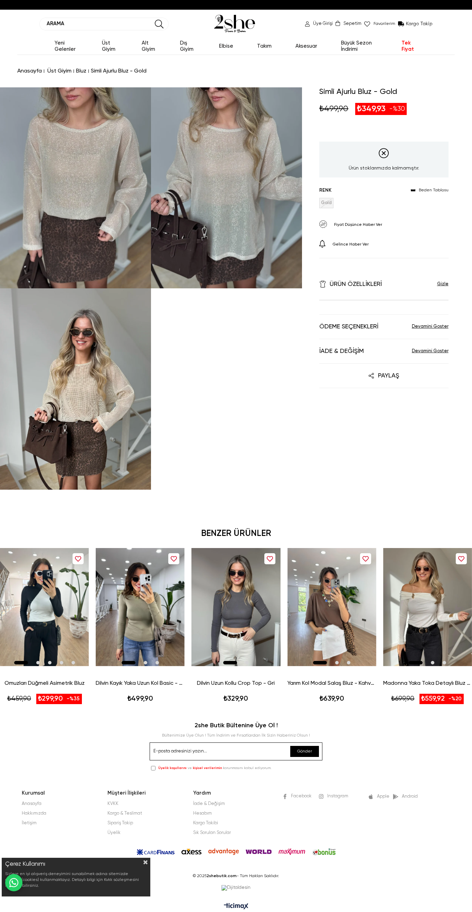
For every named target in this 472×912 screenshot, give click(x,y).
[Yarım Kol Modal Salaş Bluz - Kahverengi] (331, 607)
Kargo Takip (419, 23)
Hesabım (202, 813)
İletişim (29, 823)
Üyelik (114, 833)
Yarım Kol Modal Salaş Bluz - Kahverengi (331, 683)
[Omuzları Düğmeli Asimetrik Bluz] (44, 607)
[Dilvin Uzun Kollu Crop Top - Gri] (235, 607)
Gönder (304, 751)
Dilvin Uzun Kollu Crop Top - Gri (236, 683)
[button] (21, 662)
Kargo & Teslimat (124, 813)
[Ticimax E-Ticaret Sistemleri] (236, 907)
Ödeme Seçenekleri (348, 327)
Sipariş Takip (120, 823)
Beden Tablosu (434, 190)
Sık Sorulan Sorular (212, 833)
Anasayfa (31, 803)
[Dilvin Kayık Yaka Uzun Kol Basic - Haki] (140, 607)
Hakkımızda (34, 813)
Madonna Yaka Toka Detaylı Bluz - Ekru (427, 683)
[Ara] (159, 24)
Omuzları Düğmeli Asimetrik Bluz (44, 683)
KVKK (113, 803)
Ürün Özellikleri (356, 284)
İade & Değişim (341, 351)
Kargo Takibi (205, 823)
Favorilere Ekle (78, 558)
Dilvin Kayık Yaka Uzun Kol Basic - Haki (140, 683)
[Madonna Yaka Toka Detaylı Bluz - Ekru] (427, 607)
